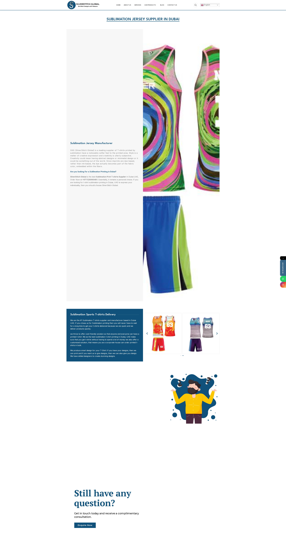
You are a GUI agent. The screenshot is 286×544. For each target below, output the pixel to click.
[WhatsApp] (283, 279)
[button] (147, 333)
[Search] (195, 5)
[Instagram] (283, 285)
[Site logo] (83, 5)
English (207, 5)
